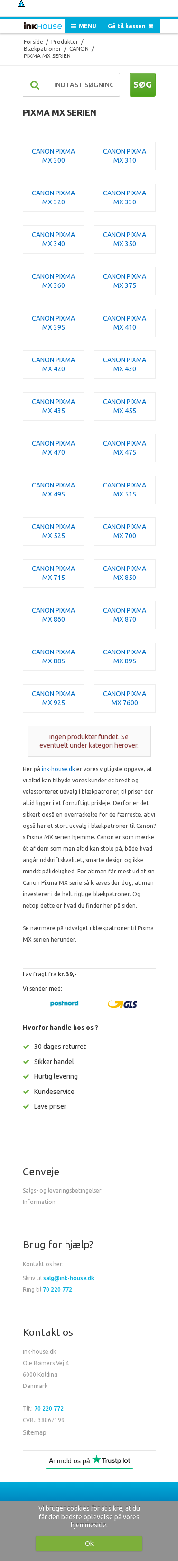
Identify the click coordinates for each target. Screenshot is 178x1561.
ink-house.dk (58, 769)
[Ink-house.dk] (43, 27)
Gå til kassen (127, 26)
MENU (86, 26)
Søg (142, 84)
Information (39, 1202)
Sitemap (35, 1432)
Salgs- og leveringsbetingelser (62, 1190)
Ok (89, 1543)
